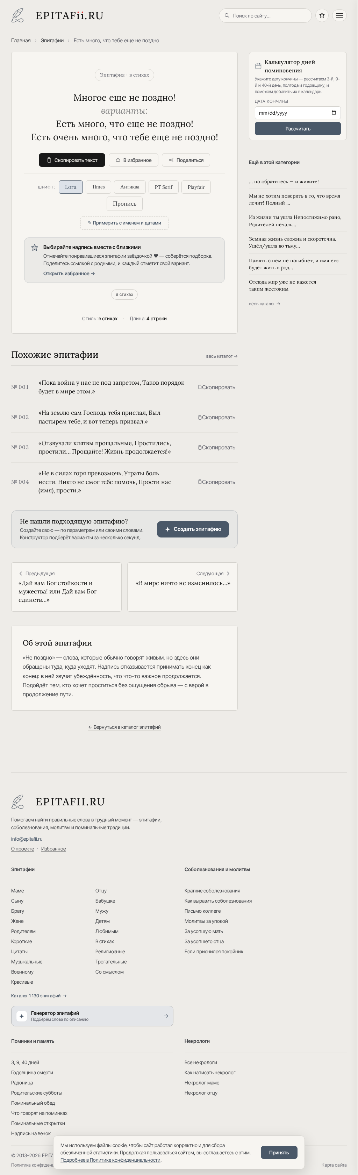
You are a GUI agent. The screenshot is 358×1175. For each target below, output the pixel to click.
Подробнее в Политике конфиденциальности (110, 1160)
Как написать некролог (210, 1072)
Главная (21, 40)
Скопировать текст (76, 160)
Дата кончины (271, 101)
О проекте (22, 849)
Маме (17, 890)
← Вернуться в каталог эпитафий (124, 727)
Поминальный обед (33, 1103)
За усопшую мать (204, 931)
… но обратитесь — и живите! (284, 181)
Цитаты (19, 951)
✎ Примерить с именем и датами (124, 223)
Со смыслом (109, 972)
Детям (102, 921)
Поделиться (190, 160)
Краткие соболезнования (212, 890)
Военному (22, 972)
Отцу (101, 890)
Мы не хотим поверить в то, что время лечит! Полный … (295, 199)
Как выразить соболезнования (218, 901)
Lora (71, 187)
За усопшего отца (204, 941)
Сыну (17, 901)
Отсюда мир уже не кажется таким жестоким (282, 285)
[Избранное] (322, 15)
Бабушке (105, 901)
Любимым (107, 931)
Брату (17, 911)
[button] (216, 387)
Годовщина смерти (32, 1072)
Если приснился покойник (214, 951)
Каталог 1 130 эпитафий (39, 995)
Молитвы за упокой (206, 921)
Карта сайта (334, 1165)
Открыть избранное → (69, 273)
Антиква (129, 187)
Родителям (23, 931)
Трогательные (111, 961)
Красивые (22, 982)
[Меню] (339, 15)
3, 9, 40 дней (25, 1062)
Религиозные (110, 951)
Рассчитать (298, 128)
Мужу (101, 911)
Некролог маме (202, 1082)
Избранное (53, 849)
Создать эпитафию (197, 529)
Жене (17, 921)
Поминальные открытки (38, 1123)
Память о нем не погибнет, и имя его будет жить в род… (293, 264)
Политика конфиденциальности (44, 1165)
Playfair (196, 186)
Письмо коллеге (203, 911)
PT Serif (163, 186)
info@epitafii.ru (26, 839)
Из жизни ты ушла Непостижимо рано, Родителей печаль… (295, 220)
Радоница (22, 1082)
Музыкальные (26, 961)
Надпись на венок (31, 1133)
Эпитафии (52, 40)
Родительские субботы (36, 1093)
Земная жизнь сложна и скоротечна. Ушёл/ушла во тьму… (292, 242)
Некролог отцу (201, 1093)
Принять (279, 1152)
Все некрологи (201, 1062)
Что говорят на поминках (39, 1113)
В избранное (137, 160)
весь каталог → (222, 356)
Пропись (124, 203)
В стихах (125, 294)
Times (98, 187)
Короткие (21, 941)
